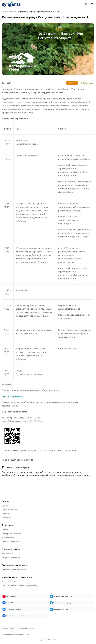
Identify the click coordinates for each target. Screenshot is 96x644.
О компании (8, 525)
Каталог (6, 501)
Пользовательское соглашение (15, 635)
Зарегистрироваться (12, 396)
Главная (5, 11)
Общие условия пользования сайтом (18, 628)
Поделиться (87, 83)
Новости (13, 11)
